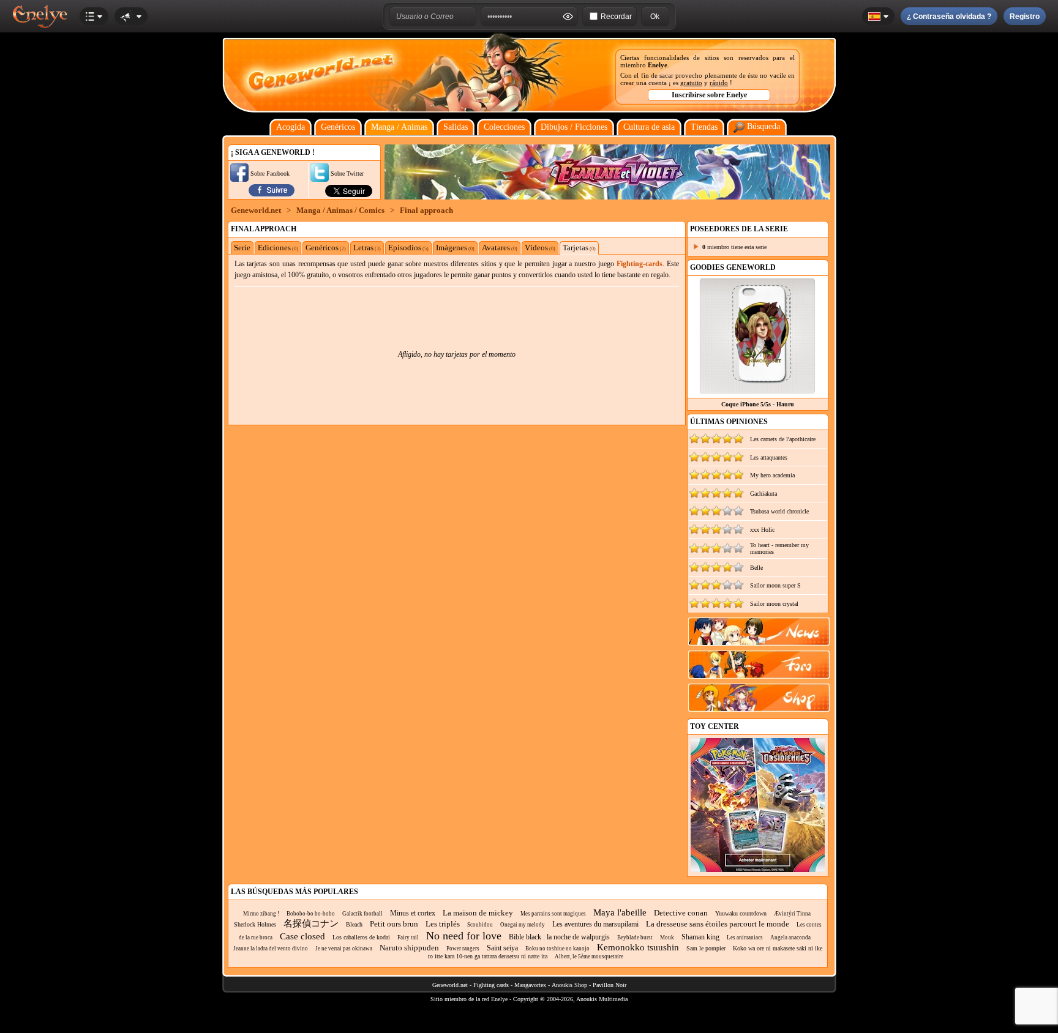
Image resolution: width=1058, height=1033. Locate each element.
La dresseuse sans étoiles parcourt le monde (717, 923)
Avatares (499, 247)
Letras (367, 247)
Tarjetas (579, 247)
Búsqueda (762, 126)
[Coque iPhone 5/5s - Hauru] (757, 391)
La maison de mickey (478, 912)
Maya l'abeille (620, 912)
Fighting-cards (639, 263)
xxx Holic (762, 529)
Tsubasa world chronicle (779, 511)
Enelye (657, 65)
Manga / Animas (399, 127)
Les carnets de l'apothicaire (783, 439)
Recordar (616, 16)
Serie (242, 247)
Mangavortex (530, 985)
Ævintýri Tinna (792, 914)
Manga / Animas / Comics (340, 210)
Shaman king (700, 937)
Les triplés (443, 923)
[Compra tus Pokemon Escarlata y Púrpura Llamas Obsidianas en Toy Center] (758, 870)
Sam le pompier (706, 948)
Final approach (426, 210)
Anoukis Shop (569, 985)
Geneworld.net (256, 210)
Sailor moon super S (775, 585)
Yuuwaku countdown (741, 913)
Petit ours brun (394, 923)
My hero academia (772, 475)
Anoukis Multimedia (602, 999)
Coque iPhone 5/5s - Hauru (757, 404)
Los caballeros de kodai (361, 937)
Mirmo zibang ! (261, 914)
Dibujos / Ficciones (574, 127)
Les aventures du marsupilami (595, 924)
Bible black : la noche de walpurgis (559, 937)
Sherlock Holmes (255, 924)
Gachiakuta (763, 493)
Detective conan (681, 912)
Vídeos (540, 247)
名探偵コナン (311, 923)
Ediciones (278, 247)
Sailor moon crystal (774, 603)
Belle (756, 567)
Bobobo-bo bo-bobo (311, 914)
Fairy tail (408, 937)
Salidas (455, 127)
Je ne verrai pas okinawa (343, 948)
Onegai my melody (522, 925)
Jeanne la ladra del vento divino (270, 948)
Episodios (408, 247)
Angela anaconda (790, 937)
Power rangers (462, 948)
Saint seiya (502, 948)
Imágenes (455, 247)
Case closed (302, 936)
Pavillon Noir (609, 985)
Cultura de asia (649, 127)
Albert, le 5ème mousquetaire (589, 956)
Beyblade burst (635, 937)
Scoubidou (480, 925)
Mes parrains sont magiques (553, 914)
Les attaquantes (768, 457)
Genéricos (338, 127)
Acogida (290, 127)
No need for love (463, 936)
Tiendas (704, 127)
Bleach (354, 924)
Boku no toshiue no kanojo (557, 948)
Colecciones (504, 127)
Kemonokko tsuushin (638, 947)
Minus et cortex (412, 913)
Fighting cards (491, 985)
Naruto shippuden (409, 947)
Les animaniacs (745, 937)
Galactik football (362, 914)
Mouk (667, 937)
